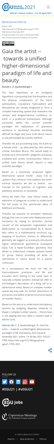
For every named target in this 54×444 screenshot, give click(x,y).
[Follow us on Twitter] (4, 382)
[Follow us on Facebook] (11, 382)
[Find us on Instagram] (25, 382)
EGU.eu (43, 439)
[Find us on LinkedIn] (18, 382)
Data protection (27, 439)
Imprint (11, 439)
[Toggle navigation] (48, 7)
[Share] (49, 351)
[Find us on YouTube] (31, 382)
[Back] (5, 22)
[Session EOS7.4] (17, 22)
